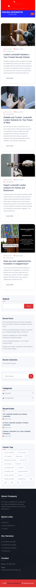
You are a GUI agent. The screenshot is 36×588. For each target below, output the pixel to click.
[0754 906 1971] (14, 1)
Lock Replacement (9, 467)
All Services (6, 551)
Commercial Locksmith (9, 548)
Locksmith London (9, 471)
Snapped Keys (22, 479)
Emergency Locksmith (10, 460)
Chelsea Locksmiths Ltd (14, 583)
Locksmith (8, 393)
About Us (5, 522)
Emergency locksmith (9, 541)
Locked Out (18, 463)
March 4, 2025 (19, 49)
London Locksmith (9, 475)
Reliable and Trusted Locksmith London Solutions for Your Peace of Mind (18, 120)
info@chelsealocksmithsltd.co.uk (18, 8)
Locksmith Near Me (23, 471)
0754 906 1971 (18, 4)
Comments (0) (9, 51)
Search (6, 299)
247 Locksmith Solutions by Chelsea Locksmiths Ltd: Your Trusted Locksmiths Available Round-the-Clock (18, 324)
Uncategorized (9, 398)
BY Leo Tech (8, 49)
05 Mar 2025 (7, 419)
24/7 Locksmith (22, 452)
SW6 (5, 482)
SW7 (12, 482)
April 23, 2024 (19, 255)
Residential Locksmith (9, 545)
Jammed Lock (23, 460)
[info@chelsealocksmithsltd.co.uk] (9, 6)
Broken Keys (19, 456)
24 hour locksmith (9, 452)
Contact (5, 528)
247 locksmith (8, 456)
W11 (18, 482)
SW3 (31, 479)
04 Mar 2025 (7, 436)
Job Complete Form (9, 525)
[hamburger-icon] (32, 14)
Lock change (7, 463)
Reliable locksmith (9, 479)
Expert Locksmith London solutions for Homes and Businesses (15, 187)
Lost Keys (20, 475)
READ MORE (9, 78)
